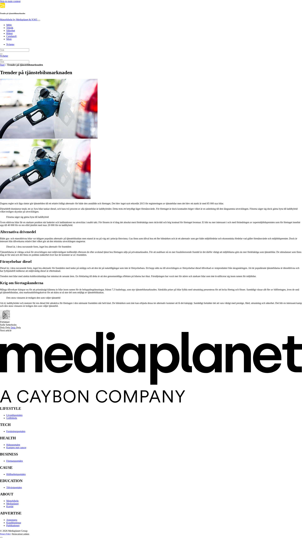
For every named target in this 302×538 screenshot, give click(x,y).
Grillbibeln (11, 418)
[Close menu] (1, 59)
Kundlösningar (13, 522)
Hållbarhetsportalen (16, 474)
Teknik (9, 27)
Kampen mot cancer (16, 447)
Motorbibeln (18, 19)
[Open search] (1, 53)
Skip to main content (10, 1)
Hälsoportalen (13, 444)
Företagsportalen (14, 461)
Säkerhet (10, 30)
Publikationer (13, 525)
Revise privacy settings (20, 534)
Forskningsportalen (15, 431)
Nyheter (10, 44)
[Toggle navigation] (39, 20)
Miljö (9, 25)
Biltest (9, 33)
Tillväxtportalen (14, 487)
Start (2, 64)
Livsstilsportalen (14, 415)
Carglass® (11, 36)
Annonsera (11, 520)
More (9, 39)
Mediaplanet (12, 503)
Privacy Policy (5, 534)
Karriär (9, 506)
